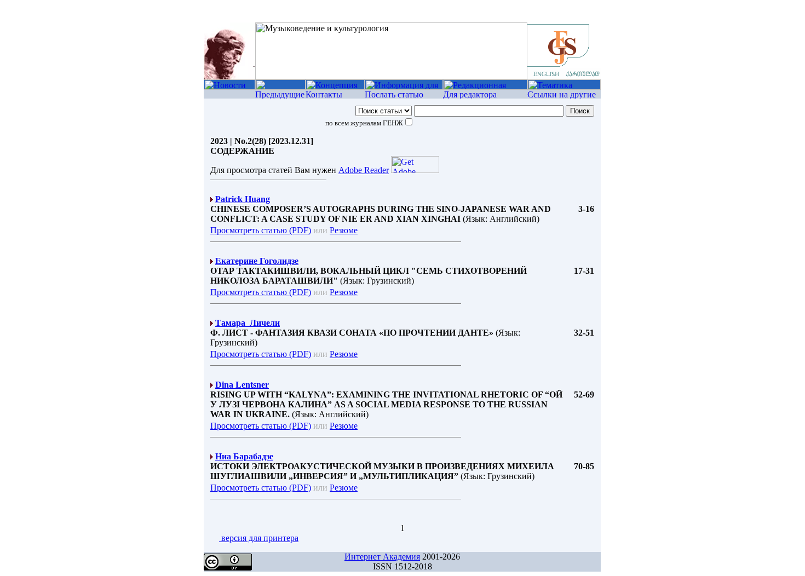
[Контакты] (335, 95)
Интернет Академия (382, 556)
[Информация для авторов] (404, 86)
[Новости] (229, 86)
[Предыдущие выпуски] (280, 95)
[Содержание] (280, 86)
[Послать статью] (404, 95)
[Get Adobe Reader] (415, 170)
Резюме (344, 230)
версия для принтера (258, 538)
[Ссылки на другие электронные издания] (564, 95)
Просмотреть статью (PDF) (260, 230)
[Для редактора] (485, 95)
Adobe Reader (363, 170)
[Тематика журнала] (564, 86)
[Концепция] (335, 86)
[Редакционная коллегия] (485, 86)
